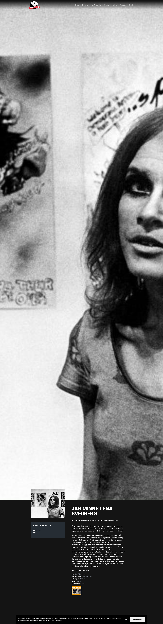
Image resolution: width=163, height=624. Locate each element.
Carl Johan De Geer (81, 574)
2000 (83, 583)
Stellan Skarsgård (86, 576)
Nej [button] (126, 619)
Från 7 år (82, 579)
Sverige (79, 581)
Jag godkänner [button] (137, 619)
